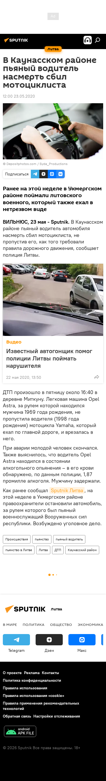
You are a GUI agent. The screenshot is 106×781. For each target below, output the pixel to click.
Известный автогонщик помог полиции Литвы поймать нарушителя (49, 358)
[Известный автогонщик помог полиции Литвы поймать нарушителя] (53, 300)
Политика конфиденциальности (32, 680)
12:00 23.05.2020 (19, 96)
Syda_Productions (54, 164)
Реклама (32, 672)
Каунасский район (82, 550)
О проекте (12, 672)
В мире (10, 624)
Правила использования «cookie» (33, 695)
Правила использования (25, 687)
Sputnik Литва (67, 490)
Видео (13, 342)
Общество (61, 624)
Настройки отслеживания (56, 716)
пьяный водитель (69, 539)
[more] (96, 376)
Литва (43, 550)
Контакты (50, 672)
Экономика (90, 624)
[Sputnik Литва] (17, 42)
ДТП (58, 550)
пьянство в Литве (18, 550)
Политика (33, 624)
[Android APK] (20, 732)
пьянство (42, 539)
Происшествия (16, 539)
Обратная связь (17, 716)
